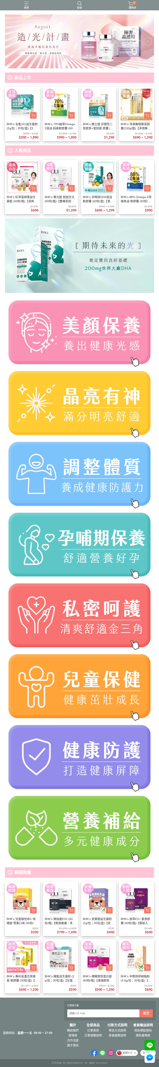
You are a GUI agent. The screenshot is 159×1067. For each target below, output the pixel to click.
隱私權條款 (143, 1035)
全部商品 (93, 1025)
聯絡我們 (73, 1030)
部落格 (73, 1035)
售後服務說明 (117, 1035)
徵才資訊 (73, 1045)
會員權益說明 (143, 1025)
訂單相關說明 (93, 1035)
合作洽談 (73, 1040)
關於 (73, 1025)
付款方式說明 (117, 1025)
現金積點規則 (143, 1030)
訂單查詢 (93, 1030)
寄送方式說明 (117, 1030)
